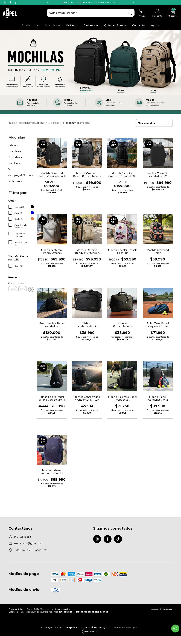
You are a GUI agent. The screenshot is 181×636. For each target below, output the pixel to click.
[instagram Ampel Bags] (5, 2)
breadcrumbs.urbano (31, 122)
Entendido (90, 631)
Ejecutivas (14, 151)
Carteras (90, 25)
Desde (11, 283)
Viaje (11, 169)
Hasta (21, 283)
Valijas (70, 25)
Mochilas (51, 25)
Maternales (15, 181)
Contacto (138, 25)
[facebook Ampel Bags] (10, 2)
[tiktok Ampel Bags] (15, 2)
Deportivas (15, 157)
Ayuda (155, 25)
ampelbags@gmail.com (28, 543)
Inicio (11, 122)
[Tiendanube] (161, 609)
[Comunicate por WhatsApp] (175, 628)
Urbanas (13, 145)
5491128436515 (22, 536)
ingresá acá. (66, 611)
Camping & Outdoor (20, 175)
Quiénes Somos (115, 25)
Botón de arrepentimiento (92, 611)
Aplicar (31, 289)
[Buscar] (130, 13)
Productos (29, 25)
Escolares (14, 163)
